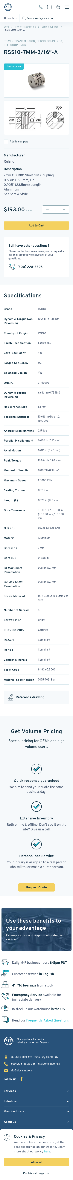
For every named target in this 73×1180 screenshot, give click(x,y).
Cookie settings (33, 1173)
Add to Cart (36, 225)
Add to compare (19, 141)
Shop (6, 26)
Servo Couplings (50, 26)
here (47, 1151)
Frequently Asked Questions (47, 1020)
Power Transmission (25, 26)
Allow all (36, 1162)
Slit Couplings (15, 45)
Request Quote (36, 887)
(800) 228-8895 (41, 7)
